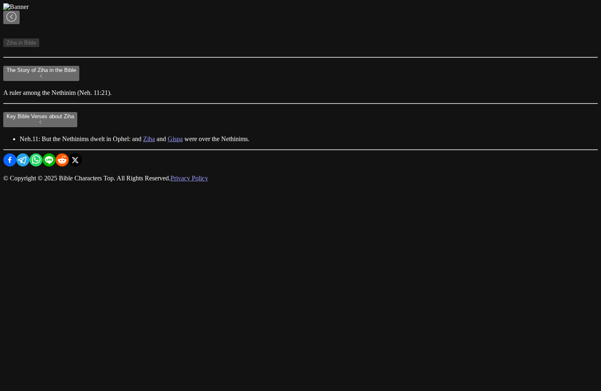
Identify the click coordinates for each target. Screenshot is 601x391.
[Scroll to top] (11, 17)
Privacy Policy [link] (189, 178)
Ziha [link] (149, 138)
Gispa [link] (175, 138)
